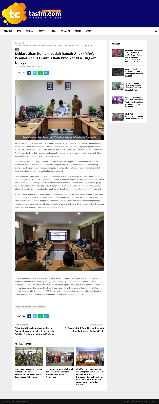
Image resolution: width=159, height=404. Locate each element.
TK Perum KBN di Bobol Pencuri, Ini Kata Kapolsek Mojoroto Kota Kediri (84, 329)
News (19, 31)
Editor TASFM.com (25, 67)
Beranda (8, 31)
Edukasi (29, 31)
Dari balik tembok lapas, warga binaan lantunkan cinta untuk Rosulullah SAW (134, 87)
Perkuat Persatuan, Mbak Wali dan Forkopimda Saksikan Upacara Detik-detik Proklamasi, (59, 373)
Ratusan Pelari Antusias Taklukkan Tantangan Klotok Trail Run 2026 (134, 72)
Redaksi (152, 402)
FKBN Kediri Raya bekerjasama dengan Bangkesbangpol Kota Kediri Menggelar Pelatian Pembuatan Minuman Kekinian (35, 331)
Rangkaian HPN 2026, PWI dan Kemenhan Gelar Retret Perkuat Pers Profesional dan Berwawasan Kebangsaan (28, 373)
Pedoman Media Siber (139, 402)
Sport (89, 31)
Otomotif (65, 31)
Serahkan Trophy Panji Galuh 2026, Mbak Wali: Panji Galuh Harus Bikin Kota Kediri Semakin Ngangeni (134, 102)
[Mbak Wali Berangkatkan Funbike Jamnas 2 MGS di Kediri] (118, 117)
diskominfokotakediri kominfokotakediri (30, 307)
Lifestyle (42, 31)
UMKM (54, 31)
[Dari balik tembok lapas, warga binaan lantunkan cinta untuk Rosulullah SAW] (118, 86)
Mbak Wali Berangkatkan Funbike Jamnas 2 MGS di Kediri (134, 116)
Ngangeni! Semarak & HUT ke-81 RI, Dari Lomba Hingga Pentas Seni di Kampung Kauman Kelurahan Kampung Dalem (134, 56)
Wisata (78, 31)
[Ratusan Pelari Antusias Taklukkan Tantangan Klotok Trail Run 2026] (118, 72)
